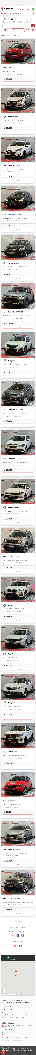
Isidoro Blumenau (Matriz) (7, 9)
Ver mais (18, 83)
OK (3, 1052)
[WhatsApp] (33, 9)
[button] (1, 20)
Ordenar (29, 30)
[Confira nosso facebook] (18, 935)
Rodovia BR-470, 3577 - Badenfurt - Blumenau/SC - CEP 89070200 (17, 1003)
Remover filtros (18, 30)
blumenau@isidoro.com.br (11, 1012)
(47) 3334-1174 (7, 1006)
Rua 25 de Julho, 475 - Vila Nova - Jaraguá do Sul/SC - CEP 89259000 (17, 1026)
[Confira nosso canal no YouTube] (22, 935)
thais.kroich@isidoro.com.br (11, 1034)
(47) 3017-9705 (8, 1029)
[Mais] (33, 13)
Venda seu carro (15, 13)
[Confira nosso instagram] (13, 935)
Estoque (4, 13)
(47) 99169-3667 (8, 1032)
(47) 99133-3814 (8, 1009)
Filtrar (8, 30)
